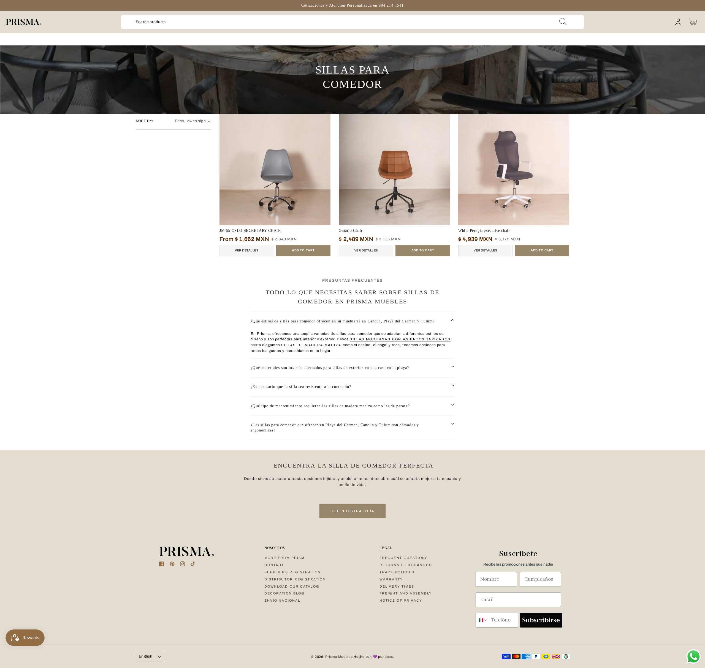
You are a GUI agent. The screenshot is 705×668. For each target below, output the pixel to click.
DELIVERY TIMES (396, 586)
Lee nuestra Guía (352, 511)
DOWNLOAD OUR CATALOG (291, 586)
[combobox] (353, 22)
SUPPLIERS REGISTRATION (292, 572)
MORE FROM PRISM (284, 558)
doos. (389, 657)
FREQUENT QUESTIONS (403, 558)
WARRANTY (391, 579)
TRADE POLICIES (396, 572)
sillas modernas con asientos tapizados (400, 339)
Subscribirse (541, 620)
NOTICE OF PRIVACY (400, 600)
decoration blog (284, 593)
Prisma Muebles (338, 657)
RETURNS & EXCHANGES (405, 565)
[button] (352, 321)
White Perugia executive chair (484, 231)
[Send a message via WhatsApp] (693, 656)
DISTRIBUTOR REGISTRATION (295, 579)
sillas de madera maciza (312, 345)
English (145, 656)
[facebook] (161, 565)
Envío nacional (282, 600)
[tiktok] (193, 565)
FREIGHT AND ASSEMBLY (405, 593)
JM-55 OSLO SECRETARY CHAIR (250, 231)
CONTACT (274, 565)
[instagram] (182, 565)
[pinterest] (172, 565)
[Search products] (562, 21)
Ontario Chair (350, 231)
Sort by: (145, 121)
